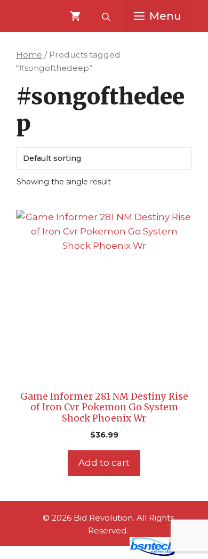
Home (29, 55)
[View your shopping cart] (75, 16)
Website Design (88, 553)
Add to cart (104, 462)
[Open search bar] (107, 16)
